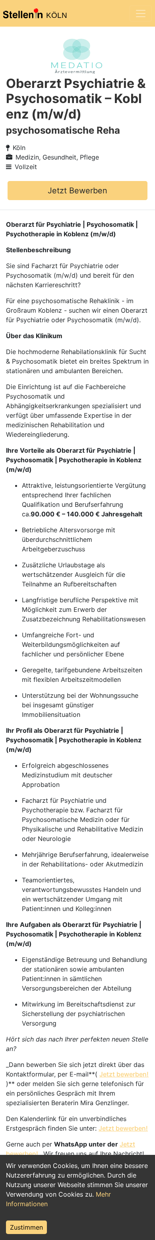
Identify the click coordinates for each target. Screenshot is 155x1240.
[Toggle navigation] (141, 13)
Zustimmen (26, 1227)
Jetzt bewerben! (124, 1074)
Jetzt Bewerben (77, 190)
